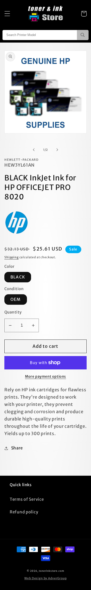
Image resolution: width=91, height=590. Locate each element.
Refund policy (24, 512)
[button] (7, 13)
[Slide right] (57, 149)
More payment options (45, 376)
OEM (15, 299)
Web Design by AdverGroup (45, 578)
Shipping (11, 257)
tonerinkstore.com (51, 570)
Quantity (13, 312)
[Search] (82, 35)
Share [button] (17, 448)
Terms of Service (27, 499)
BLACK (17, 277)
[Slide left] (33, 149)
